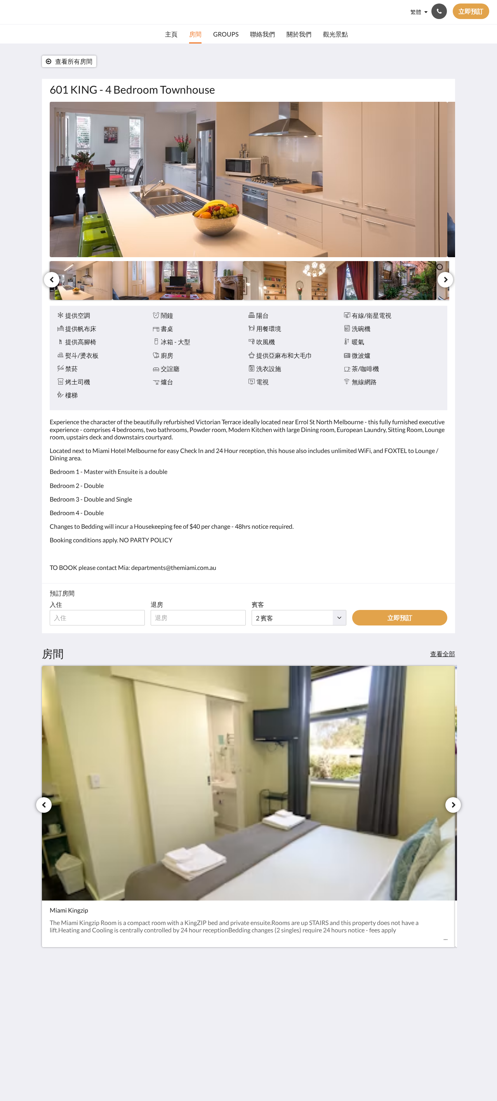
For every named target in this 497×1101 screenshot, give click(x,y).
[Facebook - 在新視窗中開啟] (397, 993)
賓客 (258, 604)
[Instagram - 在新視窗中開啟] (418, 993)
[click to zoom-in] (248, 179)
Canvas (437, 1048)
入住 (56, 604)
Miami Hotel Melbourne (67, 11)
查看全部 (442, 653)
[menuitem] (171, 34)
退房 (157, 604)
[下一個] (445, 279)
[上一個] (51, 279)
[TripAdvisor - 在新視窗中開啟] (439, 993)
